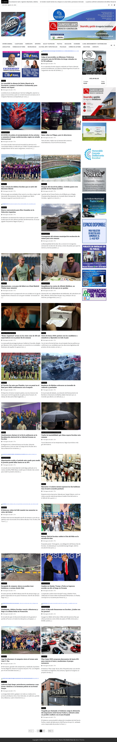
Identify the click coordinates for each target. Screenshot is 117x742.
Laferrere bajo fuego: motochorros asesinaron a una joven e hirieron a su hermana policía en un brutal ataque (20, 686)
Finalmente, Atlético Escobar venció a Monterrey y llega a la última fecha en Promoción (19, 610)
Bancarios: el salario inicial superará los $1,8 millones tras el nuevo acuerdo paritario (60, 488)
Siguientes (52, 731)
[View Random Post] (111, 45)
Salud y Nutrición (49, 44)
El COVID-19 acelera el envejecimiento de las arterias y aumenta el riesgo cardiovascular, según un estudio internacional (20, 137)
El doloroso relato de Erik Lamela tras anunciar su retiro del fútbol (19, 511)
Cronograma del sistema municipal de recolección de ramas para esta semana (60, 237)
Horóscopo (28, 44)
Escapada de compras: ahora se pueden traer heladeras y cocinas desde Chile (17, 587)
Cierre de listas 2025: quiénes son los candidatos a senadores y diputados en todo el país (59, 337)
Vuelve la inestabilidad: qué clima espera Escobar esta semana (61, 436)
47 (43, 731)
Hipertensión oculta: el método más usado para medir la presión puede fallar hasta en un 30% (20, 461)
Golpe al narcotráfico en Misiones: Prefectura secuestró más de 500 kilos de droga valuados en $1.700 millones (59, 59)
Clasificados (19, 44)
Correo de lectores (75, 47)
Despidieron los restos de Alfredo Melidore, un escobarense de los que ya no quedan (58, 287)
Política (59, 44)
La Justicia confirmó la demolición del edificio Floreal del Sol (25, 1)
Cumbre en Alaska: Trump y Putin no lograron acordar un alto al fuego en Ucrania (58, 587)
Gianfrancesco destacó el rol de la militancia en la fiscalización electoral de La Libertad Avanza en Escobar (19, 437)
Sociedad (44, 533)
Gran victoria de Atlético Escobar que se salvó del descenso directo (19, 188)
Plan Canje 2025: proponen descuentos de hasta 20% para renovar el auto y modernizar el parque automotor (60, 661)
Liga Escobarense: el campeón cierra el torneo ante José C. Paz (19, 660)
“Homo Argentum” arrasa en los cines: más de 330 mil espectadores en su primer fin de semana (20, 337)
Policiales (63, 47)
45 (38, 731)
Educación (68, 44)
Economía (77, 44)
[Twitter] (114, 5)
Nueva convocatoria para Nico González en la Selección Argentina (17, 211)
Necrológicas (32, 47)
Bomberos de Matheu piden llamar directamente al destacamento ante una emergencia (67, 1)
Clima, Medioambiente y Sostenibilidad (94, 44)
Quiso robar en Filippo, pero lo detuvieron (56, 135)
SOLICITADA (86, 47)
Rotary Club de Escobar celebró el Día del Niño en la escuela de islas (60, 537)
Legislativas (6, 47)
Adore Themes (79, 740)
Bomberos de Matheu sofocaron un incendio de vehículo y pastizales (58, 386)
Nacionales (44, 54)
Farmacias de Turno (19, 47)
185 (49, 731)
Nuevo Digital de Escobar (50, 740)
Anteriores (30, 731)
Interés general (7, 44)
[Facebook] (108, 5)
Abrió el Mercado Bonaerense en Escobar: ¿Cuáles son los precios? (60, 610)
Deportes (38, 44)
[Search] (114, 45)
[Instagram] (111, 5)
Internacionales (45, 583)
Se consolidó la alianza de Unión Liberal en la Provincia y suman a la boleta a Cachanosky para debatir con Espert (19, 85)
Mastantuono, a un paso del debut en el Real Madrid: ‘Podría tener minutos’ (20, 287)
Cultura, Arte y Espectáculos (48, 47)
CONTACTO (95, 47)
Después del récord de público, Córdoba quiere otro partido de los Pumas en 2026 (59, 188)
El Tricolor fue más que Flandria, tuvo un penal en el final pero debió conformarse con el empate (20, 386)
